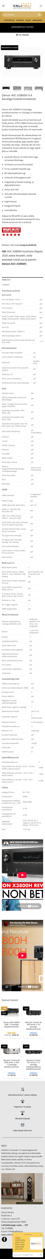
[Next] (39, 62)
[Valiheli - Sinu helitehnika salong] (23, 6)
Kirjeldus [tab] (6, 280)
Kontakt (20, 20)
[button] (3, 6)
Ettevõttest (9, 20)
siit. (13, 1169)
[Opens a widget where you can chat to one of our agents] (28, 1244)
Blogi (28, 20)
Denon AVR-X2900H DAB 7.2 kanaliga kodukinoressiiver (12, 1024)
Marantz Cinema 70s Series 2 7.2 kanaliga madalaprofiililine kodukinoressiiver (33, 1064)
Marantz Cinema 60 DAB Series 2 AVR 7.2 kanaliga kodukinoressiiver (11, 1063)
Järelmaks (37, 20)
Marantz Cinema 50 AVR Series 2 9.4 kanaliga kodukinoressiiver (33, 1025)
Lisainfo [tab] (5, 285)
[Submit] (39, 14)
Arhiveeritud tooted (22, 27)
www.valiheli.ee (8, 1234)
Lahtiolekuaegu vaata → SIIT (14, 1225)
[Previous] (6, 62)
